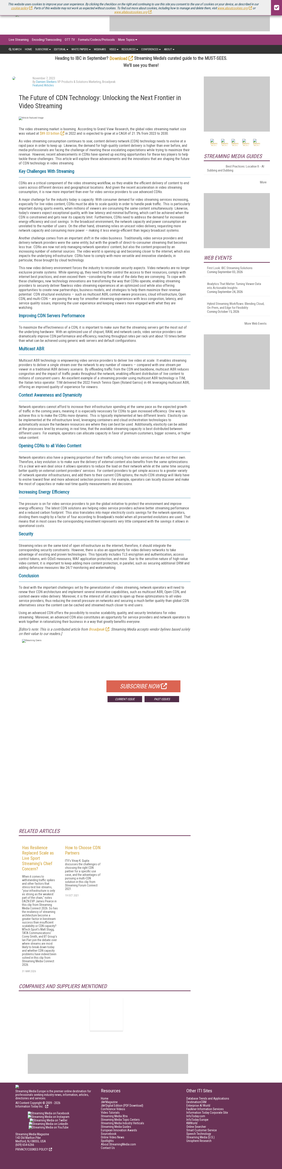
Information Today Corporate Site (207, 1112)
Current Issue (125, 699)
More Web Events (256, 324)
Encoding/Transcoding (46, 40)
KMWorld (191, 1123)
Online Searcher (196, 1126)
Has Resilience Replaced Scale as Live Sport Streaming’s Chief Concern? (38, 858)
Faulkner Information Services (205, 1109)
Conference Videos (113, 1109)
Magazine (109, 1102)
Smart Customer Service (201, 1130)
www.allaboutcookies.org (130, 12)
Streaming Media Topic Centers (120, 1119)
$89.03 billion (49, 133)
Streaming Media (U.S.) (200, 1137)
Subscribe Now (140, 686)
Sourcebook (108, 1133)
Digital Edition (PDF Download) (122, 1105)
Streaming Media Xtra (114, 1116)
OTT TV (70, 40)
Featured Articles (43, 85)
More (263, 182)
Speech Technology (198, 1133)
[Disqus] (105, 771)
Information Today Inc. (29, 1106)
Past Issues (162, 699)
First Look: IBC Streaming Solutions (229, 268)
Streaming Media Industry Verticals (122, 1123)
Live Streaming (19, 40)
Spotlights (107, 1141)
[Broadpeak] (106, 1014)
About (168, 49)
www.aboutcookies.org (232, 8)
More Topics (126, 40)
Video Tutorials (110, 1112)
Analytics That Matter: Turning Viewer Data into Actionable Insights (234, 286)
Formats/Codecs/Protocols (96, 40)
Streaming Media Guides (116, 1126)
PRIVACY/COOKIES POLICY (31, 1149)
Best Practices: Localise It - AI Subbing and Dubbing (235, 168)
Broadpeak (96, 629)
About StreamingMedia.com (118, 1144)
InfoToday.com (195, 1116)
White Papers (79, 49)
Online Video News (112, 1137)
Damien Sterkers (46, 82)
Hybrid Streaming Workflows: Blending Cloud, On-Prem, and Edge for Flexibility (235, 306)
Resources (129, 49)
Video (112, 49)
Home (28, 49)
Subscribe (41, 49)
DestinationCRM (196, 1102)
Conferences (149, 49)
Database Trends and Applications (207, 1098)
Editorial (60, 49)
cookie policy (19, 8)
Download (118, 58)
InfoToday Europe (197, 1119)
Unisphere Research (199, 1141)
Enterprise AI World (198, 1105)
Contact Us (108, 1148)
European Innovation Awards (119, 1130)
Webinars (100, 49)
